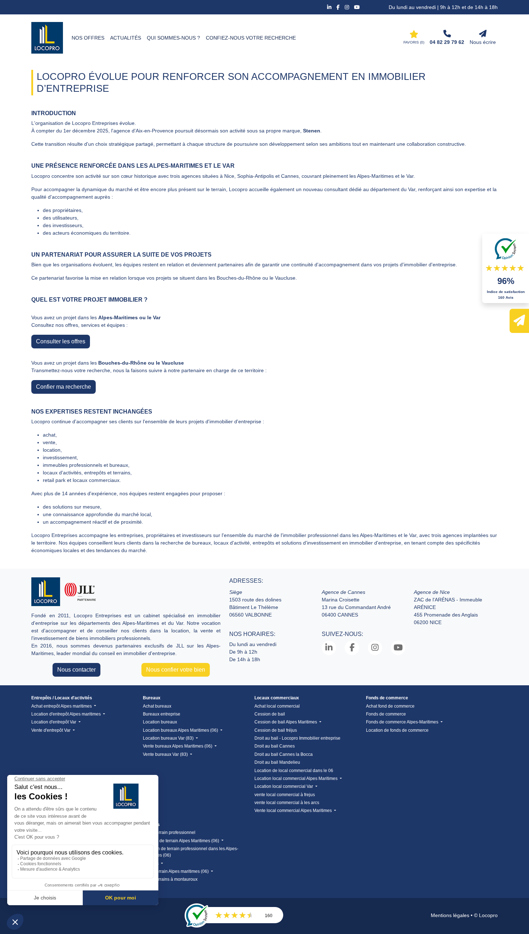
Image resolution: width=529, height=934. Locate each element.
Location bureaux (160, 722)
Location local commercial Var (284, 786)
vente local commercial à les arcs (286, 802)
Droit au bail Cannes (274, 746)
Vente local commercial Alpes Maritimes (293, 810)
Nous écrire (483, 42)
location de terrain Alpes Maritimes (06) (181, 840)
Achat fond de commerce (390, 706)
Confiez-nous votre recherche (251, 38)
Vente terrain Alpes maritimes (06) (176, 871)
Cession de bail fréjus (275, 730)
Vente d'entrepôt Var (51, 730)
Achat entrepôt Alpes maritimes (62, 706)
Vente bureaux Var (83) (166, 754)
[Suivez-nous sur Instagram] (348, 7)
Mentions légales (450, 915)
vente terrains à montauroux (170, 879)
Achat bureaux (157, 706)
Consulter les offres (60, 341)
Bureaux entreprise (161, 714)
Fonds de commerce (386, 714)
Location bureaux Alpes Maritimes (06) (181, 730)
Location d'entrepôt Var (54, 722)
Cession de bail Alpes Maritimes (286, 722)
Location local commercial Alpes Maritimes (296, 778)
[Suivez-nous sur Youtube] (357, 7)
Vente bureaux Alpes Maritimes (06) (178, 746)
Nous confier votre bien (175, 670)
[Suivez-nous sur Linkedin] (330, 7)
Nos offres (88, 38)
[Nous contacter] (519, 321)
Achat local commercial (277, 706)
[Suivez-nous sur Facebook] (338, 7)
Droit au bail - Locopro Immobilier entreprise (297, 738)
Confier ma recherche (63, 387)
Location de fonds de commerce (397, 730)
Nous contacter (76, 670)
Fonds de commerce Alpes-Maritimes (402, 722)
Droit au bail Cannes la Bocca (283, 754)
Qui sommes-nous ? (173, 38)
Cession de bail (269, 714)
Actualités (125, 38)
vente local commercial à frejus (284, 794)
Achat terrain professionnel (169, 832)
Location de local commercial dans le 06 (293, 770)
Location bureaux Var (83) (169, 738)
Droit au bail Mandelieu (277, 762)
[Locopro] (47, 38)
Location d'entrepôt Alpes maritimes (66, 714)
